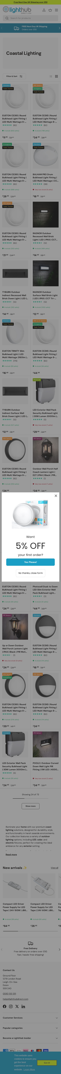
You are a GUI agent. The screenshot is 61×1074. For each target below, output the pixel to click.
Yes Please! (30, 562)
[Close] (55, 495)
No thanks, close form (30, 573)
